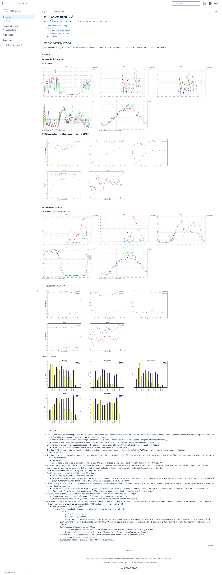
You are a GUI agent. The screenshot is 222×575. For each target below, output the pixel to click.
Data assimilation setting (57, 26)
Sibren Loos (80, 21)
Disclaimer (129, 551)
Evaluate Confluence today (163, 558)
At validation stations (61, 33)
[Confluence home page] (11, 3)
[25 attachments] (63, 12)
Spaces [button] (21, 3)
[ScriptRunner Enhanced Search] (204, 3)
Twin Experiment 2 (79, 47)
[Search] (174, 3)
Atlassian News (151, 562)
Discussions (52, 36)
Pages (44, 11)
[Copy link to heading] (72, 43)
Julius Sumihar (59, 21)
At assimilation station (61, 31)
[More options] (215, 11)
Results (57, 11)
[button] (3, 3)
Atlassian (129, 568)
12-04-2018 (91, 21)
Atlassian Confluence (118, 562)
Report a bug (138, 562)
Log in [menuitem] (216, 3)
